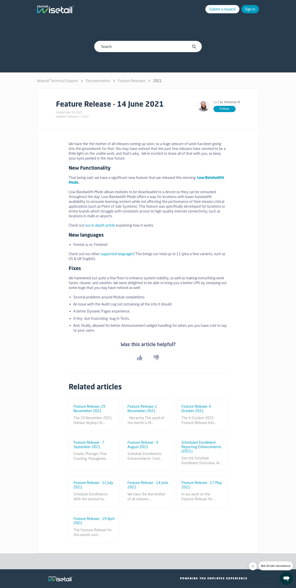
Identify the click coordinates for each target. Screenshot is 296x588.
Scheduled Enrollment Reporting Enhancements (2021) (201, 446)
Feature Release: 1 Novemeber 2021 (142, 408)
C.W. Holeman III (229, 102)
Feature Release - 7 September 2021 (88, 444)
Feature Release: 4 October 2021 (196, 408)
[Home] (55, 9)
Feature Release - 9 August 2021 (142, 444)
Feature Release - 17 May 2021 (201, 485)
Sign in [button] (250, 9)
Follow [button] (224, 109)
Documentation (98, 80)
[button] (139, 358)
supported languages (117, 253)
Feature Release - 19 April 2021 (93, 521)
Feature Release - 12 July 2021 (93, 485)
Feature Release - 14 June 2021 (147, 485)
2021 (157, 80)
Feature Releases (131, 80)
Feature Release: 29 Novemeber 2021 (89, 408)
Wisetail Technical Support (57, 80)
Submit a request (222, 9)
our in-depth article (100, 225)
